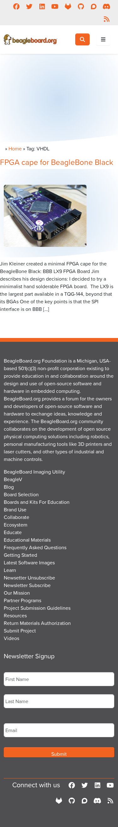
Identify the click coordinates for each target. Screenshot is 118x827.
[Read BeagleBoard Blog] (106, 19)
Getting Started (20, 554)
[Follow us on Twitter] (29, 6)
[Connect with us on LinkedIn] (42, 6)
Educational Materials (27, 539)
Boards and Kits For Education (37, 501)
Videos (11, 638)
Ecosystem (15, 524)
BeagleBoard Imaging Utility (34, 471)
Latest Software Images (29, 562)
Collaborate (16, 517)
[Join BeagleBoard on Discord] (106, 6)
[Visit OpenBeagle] (68, 6)
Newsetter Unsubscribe (29, 577)
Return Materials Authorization (37, 623)
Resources (15, 615)
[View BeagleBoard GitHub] (81, 6)
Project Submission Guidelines (37, 607)
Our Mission (17, 592)
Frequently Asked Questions (35, 547)
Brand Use (15, 509)
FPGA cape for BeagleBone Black (56, 161)
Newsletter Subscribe (27, 585)
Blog (9, 486)
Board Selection (21, 494)
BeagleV (13, 479)
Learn (10, 570)
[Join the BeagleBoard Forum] (94, 6)
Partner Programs (22, 600)
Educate (13, 532)
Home (15, 148)
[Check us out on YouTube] (55, 6)
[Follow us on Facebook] (16, 6)
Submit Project (20, 630)
